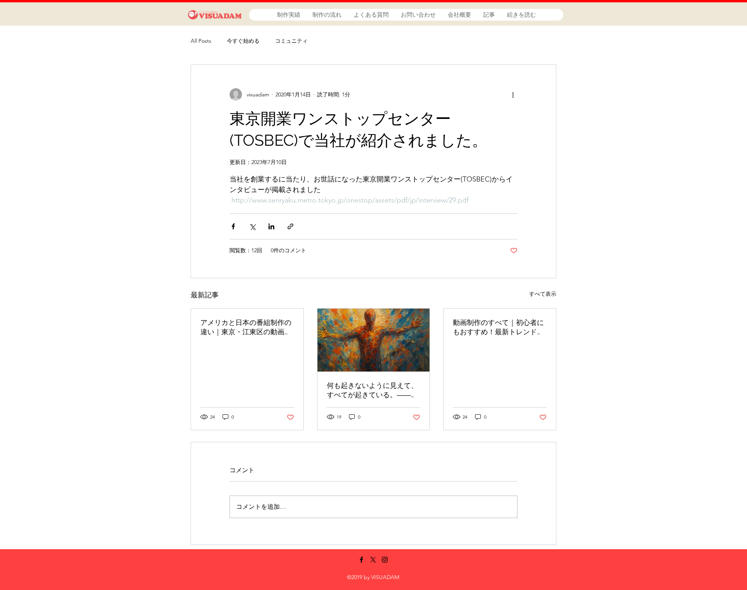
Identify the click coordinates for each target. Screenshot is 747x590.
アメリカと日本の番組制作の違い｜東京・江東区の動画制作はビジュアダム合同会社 (245, 327)
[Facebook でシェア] (233, 226)
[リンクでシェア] (290, 226)
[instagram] (385, 560)
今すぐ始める (243, 40)
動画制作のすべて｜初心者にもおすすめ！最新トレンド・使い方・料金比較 (498, 327)
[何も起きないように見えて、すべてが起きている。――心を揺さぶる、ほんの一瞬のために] (373, 340)
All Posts (201, 40)
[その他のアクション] (512, 94)
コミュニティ (291, 40)
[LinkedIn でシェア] (271, 226)
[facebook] (361, 560)
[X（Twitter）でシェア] (252, 226)
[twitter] (373, 560)
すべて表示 (542, 293)
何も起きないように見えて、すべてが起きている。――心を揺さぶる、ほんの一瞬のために (372, 390)
